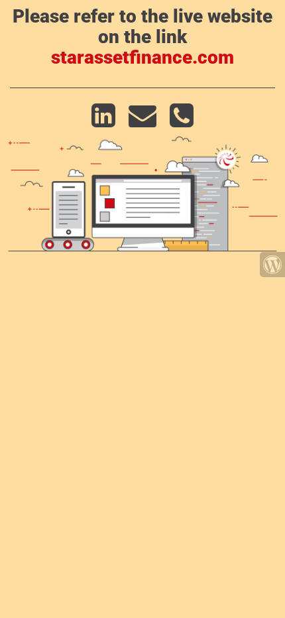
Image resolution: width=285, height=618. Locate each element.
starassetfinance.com (142, 57)
